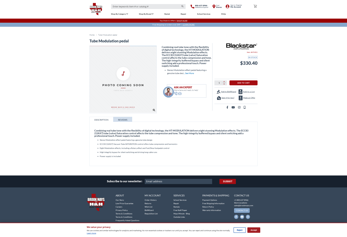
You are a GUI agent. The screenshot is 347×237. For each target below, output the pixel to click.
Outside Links (179, 217)
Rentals (177, 207)
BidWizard (149, 210)
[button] (9, 192)
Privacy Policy (122, 210)
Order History (151, 200)
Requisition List (151, 213)
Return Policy (208, 207)
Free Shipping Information (213, 203)
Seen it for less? (227, 98)
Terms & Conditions (124, 213)
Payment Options (209, 200)
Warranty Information (211, 210)
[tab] (101, 119)
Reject (239, 230)
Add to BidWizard (228, 91)
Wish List (148, 207)
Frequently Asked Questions (127, 220)
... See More (189, 73)
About (120, 195)
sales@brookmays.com (243, 205)
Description (101, 119)
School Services (180, 200)
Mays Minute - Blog (182, 213)
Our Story (120, 200)
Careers (119, 207)
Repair (176, 203)
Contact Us (241, 195)
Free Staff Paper (180, 210)
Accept (254, 230)
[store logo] (95, 9)
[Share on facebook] (227, 107)
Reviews (122, 119)
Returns (148, 203)
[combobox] (148, 6)
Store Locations (240, 203)
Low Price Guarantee (124, 203)
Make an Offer (249, 98)
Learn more (91, 233)
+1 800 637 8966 (241, 200)
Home (91, 35)
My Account (153, 195)
